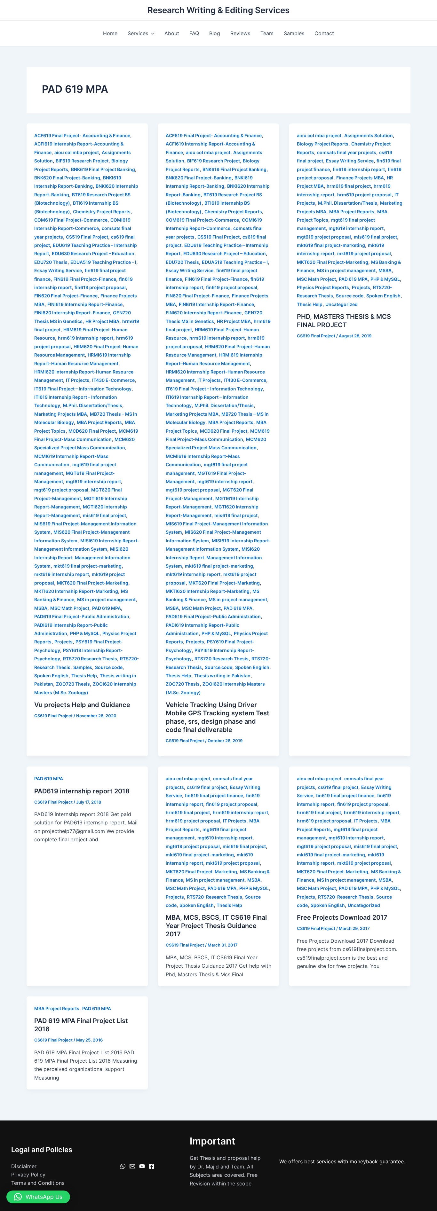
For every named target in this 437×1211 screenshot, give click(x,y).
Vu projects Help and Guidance (82, 705)
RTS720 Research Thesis (90, 658)
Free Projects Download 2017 (342, 917)
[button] (151, 33)
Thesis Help (84, 675)
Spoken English (51, 675)
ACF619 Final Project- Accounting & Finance (82, 135)
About (171, 33)
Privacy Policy (28, 1174)
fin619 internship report (359, 169)
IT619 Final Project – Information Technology (82, 388)
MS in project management (106, 599)
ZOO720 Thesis (73, 684)
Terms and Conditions (37, 1183)
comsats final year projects (346, 152)
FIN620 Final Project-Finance (66, 295)
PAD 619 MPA (106, 608)
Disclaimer (23, 1166)
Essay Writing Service (58, 270)
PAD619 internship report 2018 (82, 791)
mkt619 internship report (61, 574)
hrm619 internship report (85, 338)
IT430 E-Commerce (113, 380)
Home (110, 33)
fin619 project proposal (100, 287)
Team (267, 33)
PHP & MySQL (84, 633)
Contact (324, 33)
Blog (214, 33)
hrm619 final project (349, 186)
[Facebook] (152, 1166)
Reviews (240, 33)
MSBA (40, 608)
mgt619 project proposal (61, 489)
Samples (294, 33)
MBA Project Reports (99, 422)
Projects (63, 641)
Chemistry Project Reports (102, 211)
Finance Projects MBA (360, 177)
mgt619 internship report (93, 481)
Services (138, 33)
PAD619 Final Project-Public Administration (81, 616)
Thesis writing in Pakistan (222, 675)
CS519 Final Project (87, 237)
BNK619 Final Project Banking (103, 169)
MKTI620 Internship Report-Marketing (76, 591)
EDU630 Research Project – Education (93, 253)
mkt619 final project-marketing (87, 566)
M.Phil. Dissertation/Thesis (92, 405)
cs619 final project (207, 787)
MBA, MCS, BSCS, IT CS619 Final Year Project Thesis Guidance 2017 (216, 926)
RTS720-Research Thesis (214, 897)
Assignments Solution (368, 135)
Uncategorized (341, 304)
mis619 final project (104, 515)
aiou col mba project (76, 152)
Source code (109, 667)
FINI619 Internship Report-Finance (85, 304)
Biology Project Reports (322, 143)
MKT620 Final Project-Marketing (92, 583)
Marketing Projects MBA (60, 414)
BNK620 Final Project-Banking (67, 177)
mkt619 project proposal (364, 253)
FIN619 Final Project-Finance (84, 279)
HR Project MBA (102, 321)
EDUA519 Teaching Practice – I (103, 262)
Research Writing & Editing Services (218, 10)
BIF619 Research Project (82, 160)
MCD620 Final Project (92, 431)
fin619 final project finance (214, 795)
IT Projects (77, 380)
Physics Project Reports (323, 287)
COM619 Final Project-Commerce (70, 220)
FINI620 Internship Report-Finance (72, 312)
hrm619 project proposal (364, 194)
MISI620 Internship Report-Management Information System (82, 557)
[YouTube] (142, 1166)
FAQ (194, 33)
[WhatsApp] (123, 1166)
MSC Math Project (69, 608)
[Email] (132, 1166)
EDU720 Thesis (51, 262)
